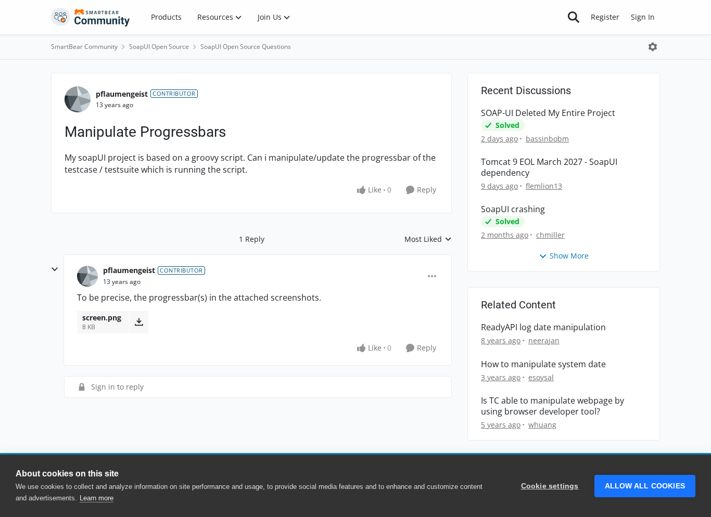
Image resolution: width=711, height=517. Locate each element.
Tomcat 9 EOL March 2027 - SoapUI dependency (549, 167)
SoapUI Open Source (159, 46)
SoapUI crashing (513, 209)
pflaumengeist (122, 94)
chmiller (550, 235)
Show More (569, 256)
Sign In (643, 17)
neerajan (544, 340)
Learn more (96, 498)
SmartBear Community (84, 46)
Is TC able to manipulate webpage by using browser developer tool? (552, 406)
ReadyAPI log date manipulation (543, 327)
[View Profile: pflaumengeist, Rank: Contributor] (78, 99)
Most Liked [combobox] (428, 239)
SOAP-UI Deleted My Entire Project (548, 113)
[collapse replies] (54, 269)
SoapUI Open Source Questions (245, 46)
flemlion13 (544, 186)
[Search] (573, 17)
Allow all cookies (645, 486)
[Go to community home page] (90, 17)
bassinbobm (547, 139)
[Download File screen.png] (138, 322)
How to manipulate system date (543, 364)
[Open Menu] (652, 47)
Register (605, 17)
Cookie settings (550, 486)
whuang (542, 425)
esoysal (541, 377)
